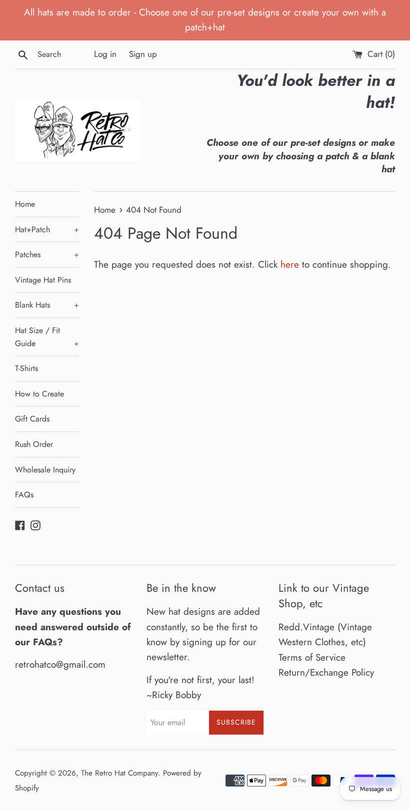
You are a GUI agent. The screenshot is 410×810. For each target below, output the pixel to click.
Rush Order (34, 444)
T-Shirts (26, 368)
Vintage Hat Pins (43, 280)
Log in (105, 54)
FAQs (24, 494)
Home (25, 204)
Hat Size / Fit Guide (47, 337)
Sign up (143, 54)
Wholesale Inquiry (45, 469)
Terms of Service (312, 657)
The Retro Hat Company (119, 773)
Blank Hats (47, 305)
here (289, 264)
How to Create (39, 394)
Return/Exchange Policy (326, 672)
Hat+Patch (47, 229)
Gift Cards (32, 418)
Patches (47, 254)
